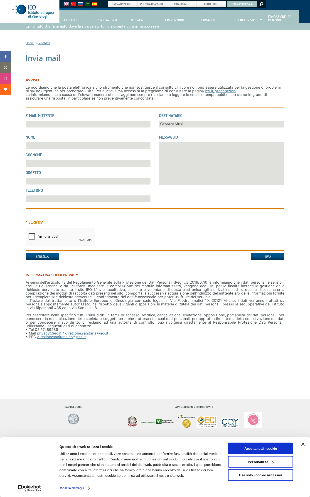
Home (30, 43)
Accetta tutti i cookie (260, 448)
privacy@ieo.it (49, 333)
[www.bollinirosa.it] (251, 426)
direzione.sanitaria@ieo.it (86, 333)
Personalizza (258, 462)
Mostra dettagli (71, 488)
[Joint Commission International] (186, 426)
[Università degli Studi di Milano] (72, 424)
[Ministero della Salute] (132, 426)
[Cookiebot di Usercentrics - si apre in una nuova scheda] (29, 488)
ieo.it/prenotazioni (220, 91)
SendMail (44, 43)
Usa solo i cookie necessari (260, 475)
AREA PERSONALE (243, 3)
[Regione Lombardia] (158, 426)
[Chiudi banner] (303, 444)
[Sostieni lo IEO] (5, 89)
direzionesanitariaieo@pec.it (61, 337)
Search (261, 4)
